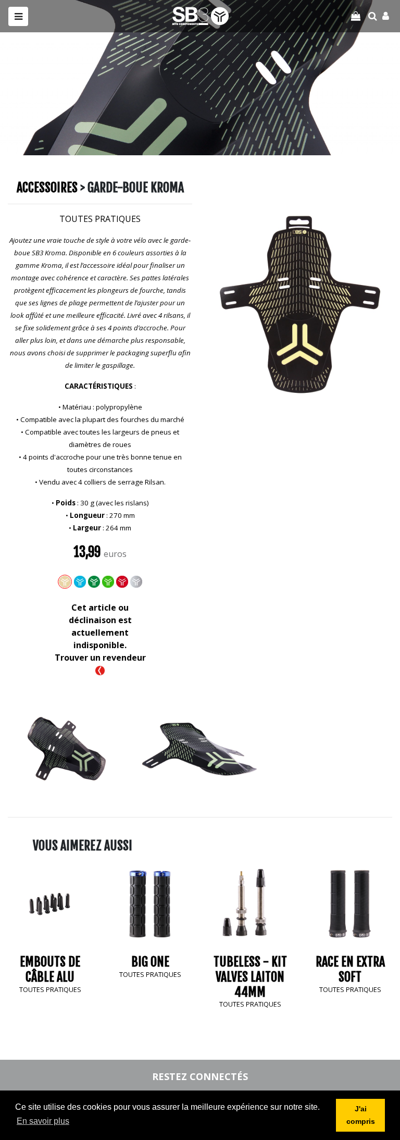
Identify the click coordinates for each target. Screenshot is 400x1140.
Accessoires (47, 187)
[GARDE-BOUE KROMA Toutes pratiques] (67, 747)
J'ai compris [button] (360, 1115)
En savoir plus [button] (43, 1121)
